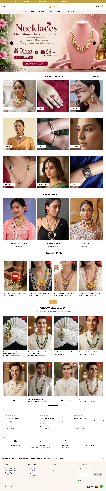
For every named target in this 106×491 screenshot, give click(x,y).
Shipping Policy (32, 473)
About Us (55, 468)
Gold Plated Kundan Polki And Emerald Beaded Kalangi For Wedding (13, 352)
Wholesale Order (57, 470)
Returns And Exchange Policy (35, 470)
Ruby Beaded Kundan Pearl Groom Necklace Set (90, 398)
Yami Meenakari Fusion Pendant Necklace (89, 293)
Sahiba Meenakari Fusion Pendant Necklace (40, 293)
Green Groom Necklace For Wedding (88, 352)
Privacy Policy (31, 468)
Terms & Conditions (33, 475)
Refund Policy (31, 477)
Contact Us (55, 473)
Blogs (29, 480)
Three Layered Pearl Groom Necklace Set (13, 398)
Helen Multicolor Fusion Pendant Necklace (64, 293)
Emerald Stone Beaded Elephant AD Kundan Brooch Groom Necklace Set (39, 398)
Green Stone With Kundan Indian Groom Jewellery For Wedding (38, 352)
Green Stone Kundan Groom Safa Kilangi (64, 352)
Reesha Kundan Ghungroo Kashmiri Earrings (15, 293)
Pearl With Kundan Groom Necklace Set (64, 398)
